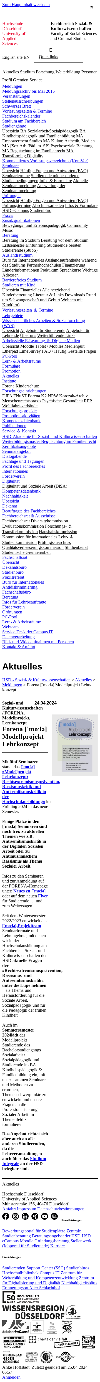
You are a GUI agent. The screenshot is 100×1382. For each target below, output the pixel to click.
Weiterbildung (68, 72)
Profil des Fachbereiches (23, 466)
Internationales (15, 471)
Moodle (26, 1241)
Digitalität (10, 481)
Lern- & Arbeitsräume (21, 361)
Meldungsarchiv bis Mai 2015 (28, 91)
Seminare (10, 165)
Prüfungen (11, 195)
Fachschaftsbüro (16, 592)
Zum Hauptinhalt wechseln (26, 4)
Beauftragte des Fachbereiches (29, 511)
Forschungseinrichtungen (24, 391)
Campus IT (49, 1273)
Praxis (7, 215)
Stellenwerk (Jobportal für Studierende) (46, 1243)
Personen (89, 72)
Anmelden (11, 1377)
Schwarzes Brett (16, 106)
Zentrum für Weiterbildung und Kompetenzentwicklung (42, 1275)
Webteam (10, 626)
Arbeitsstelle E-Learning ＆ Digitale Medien (41, 340)
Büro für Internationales (23, 582)
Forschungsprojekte (19, 410)
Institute (9, 381)
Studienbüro (13, 572)
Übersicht (10, 501)
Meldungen (12, 86)
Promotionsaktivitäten (21, 415)
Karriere (57, 1245)
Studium (27, 72)
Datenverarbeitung (18, 636)
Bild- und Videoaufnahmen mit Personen (38, 641)
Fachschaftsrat (14, 557)
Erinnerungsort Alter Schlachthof (31, 1287)
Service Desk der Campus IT (27, 631)
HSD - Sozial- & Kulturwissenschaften (36, 679)
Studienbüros (77, 1268)
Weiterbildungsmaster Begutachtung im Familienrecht (49, 441)
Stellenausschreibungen (22, 101)
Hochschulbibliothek (20, 1273)
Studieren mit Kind (19, 285)
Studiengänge (14, 126)
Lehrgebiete (12, 315)
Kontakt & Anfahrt (18, 646)
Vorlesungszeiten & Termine (27, 111)
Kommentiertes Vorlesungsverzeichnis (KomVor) (45, 160)
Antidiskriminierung (20, 587)
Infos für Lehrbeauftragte (24, 602)
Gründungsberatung (51, 1241)
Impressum (27, 1208)
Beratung (10, 235)
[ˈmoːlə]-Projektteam (21, 925)
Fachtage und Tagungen (23, 461)
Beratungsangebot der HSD (56, 1236)
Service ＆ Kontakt (19, 431)
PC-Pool (9, 356)
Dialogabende (14, 456)
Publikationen (14, 425)
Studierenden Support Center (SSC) (33, 1268)
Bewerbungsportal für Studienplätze (33, 1231)
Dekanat (9, 506)
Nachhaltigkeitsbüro (79, 1282)
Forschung (45, 72)
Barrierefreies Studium (22, 280)
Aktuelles (10, 72)
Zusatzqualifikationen (21, 220)
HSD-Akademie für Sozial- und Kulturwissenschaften (49, 436)
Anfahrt (9, 1208)
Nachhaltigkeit (15, 496)
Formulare (11, 366)
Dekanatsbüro (14, 567)
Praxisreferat (13, 577)
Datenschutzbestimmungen (60, 1208)
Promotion (11, 371)
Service (35, 80)
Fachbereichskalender (21, 116)
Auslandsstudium (17, 255)
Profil (7, 80)
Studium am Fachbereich (24, 121)
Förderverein (13, 476)
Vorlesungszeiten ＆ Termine (27, 310)
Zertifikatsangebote (19, 446)
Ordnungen (12, 612)
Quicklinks (48, 56)
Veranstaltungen (16, 96)
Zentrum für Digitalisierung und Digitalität (48, 1280)
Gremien (20, 80)
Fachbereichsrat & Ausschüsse (29, 516)
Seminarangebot (16, 451)
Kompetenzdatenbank (21, 420)
